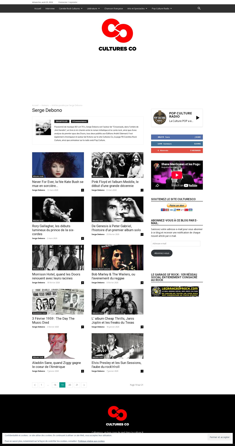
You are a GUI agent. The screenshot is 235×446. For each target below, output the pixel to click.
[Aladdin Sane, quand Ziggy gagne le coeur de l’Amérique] (58, 346)
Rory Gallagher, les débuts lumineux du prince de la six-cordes (53, 230)
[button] (199, 8)
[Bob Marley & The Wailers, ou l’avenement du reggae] (117, 257)
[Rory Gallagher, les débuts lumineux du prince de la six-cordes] (58, 209)
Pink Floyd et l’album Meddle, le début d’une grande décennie (115, 184)
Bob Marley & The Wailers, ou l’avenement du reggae (113, 276)
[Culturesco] (117, 33)
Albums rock (38, 176)
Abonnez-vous (161, 253)
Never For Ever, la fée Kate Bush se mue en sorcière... (57, 184)
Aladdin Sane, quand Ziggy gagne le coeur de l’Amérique (56, 365)
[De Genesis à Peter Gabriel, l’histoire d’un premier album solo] (117, 209)
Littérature (92, 8)
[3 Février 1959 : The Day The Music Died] (58, 302)
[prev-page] (35, 385)
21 (77, 385)
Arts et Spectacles (136, 8)
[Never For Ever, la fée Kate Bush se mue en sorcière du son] (58, 165)
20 (70, 385)
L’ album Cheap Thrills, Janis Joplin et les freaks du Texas (113, 320)
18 (55, 385)
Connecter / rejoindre (67, 2)
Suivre (197, 143)
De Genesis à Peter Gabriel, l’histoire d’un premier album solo (116, 228)
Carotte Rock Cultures (69, 8)
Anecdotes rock (39, 313)
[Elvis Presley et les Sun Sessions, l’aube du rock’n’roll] (117, 346)
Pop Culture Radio (160, 8)
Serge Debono (38, 190)
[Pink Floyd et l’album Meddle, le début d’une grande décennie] (117, 165)
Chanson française (113, 8)
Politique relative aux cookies (91, 441)
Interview (50, 8)
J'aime (198, 137)
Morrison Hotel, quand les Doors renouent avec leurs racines (56, 276)
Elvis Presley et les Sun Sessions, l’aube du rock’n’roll (116, 365)
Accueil (37, 8)
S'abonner (195, 150)
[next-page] (84, 385)
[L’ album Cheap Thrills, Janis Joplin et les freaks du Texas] (117, 302)
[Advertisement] (117, 76)
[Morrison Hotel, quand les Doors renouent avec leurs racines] (58, 257)
